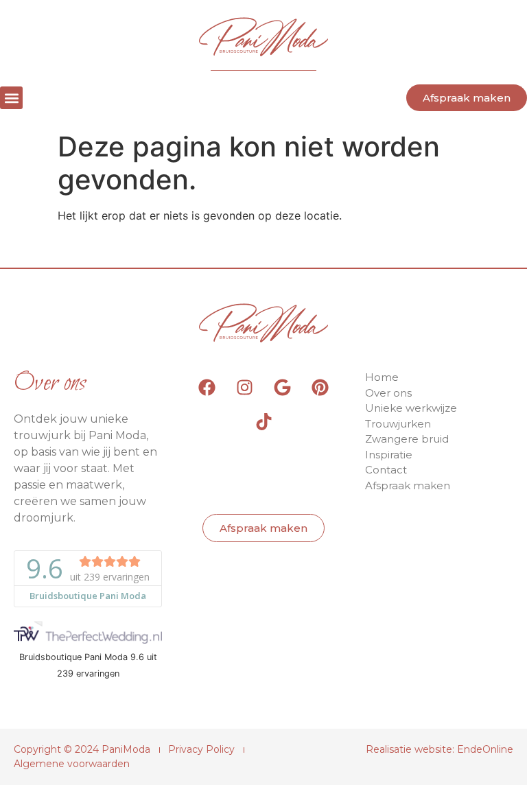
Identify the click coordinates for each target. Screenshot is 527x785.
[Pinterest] (320, 387)
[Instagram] (245, 387)
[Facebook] (207, 387)
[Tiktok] (263, 421)
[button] (11, 97)
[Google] (283, 387)
